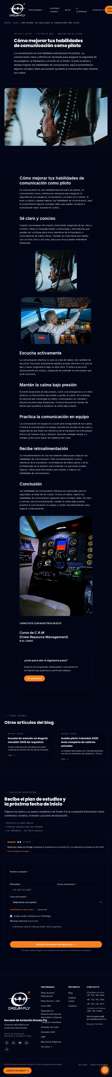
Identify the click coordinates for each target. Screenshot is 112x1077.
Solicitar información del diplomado (54, 944)
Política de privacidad (99, 1065)
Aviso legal (82, 1065)
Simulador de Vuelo (50, 1027)
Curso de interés (18, 897)
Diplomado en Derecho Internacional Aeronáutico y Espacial (51, 1014)
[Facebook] (6, 1042)
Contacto (98, 10)
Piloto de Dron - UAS (50, 1001)
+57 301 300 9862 (95, 995)
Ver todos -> (46, 1047)
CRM (43, 1037)
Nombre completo (19, 872)
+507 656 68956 (94, 1011)
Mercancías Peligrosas (51, 1042)
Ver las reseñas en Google (18, 851)
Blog (68, 10)
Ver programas (34, 678)
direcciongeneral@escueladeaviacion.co (97, 1017)
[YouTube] (19, 1042)
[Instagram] (13, 1042)
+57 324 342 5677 (95, 1004)
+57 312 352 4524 (95, 999)
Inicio (7, 23)
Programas (35, 10)
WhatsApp (15, 884)
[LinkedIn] (26, 1042)
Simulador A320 (48, 1032)
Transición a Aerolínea (51, 1022)
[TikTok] (6, 1049)
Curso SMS (46, 1006)
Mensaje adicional (24, 921)
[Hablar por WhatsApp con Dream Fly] (105, 1070)
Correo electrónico (66, 884)
